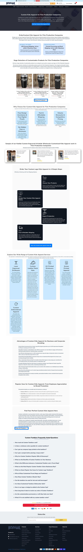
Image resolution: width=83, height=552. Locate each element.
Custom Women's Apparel (26, 540)
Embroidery (37, 534)
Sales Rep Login (51, 545)
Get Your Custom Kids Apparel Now (41, 24)
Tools (50, 532)
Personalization (37, 538)
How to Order (51, 536)
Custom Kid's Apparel (25, 542)
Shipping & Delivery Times (53, 540)
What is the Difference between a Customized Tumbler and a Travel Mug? (37, 463)
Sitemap (63, 538)
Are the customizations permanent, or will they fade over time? (34, 494)
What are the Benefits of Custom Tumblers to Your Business (33, 460)
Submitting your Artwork (53, 534)
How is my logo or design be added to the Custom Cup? (31, 487)
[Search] (52, 3)
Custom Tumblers (25, 529)
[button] (33, 6)
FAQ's (50, 529)
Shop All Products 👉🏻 (41, 100)
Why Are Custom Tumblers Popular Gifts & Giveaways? (31, 456)
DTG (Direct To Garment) (39, 536)
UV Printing (37, 530)
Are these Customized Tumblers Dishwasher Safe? (30, 484)
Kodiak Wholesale (16, 549)
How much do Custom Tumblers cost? (26, 442)
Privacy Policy (64, 540)
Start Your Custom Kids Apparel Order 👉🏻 (41, 245)
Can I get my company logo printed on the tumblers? (31, 449)
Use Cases (50, 542)
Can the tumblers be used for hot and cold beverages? (31, 480)
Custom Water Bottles (25, 530)
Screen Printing (37, 532)
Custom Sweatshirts (25, 536)
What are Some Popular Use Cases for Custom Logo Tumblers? (34, 470)
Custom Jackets (24, 538)
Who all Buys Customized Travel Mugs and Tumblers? (31, 473)
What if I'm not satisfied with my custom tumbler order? (32, 497)
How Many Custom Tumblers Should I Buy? (28, 477)
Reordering (51, 538)
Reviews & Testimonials (66, 530)
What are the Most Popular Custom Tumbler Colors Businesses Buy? (35, 466)
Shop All (23, 545)
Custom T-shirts (24, 534)
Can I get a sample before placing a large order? (29, 453)
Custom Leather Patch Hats (26, 532)
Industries (50, 543)
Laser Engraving (38, 529)
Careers (63, 536)
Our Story (64, 534)
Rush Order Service (38, 540)
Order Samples (24, 543)
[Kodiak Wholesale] (10, 3)
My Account (69, 3)
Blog (63, 529)
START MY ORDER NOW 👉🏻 (41, 505)
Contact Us (64, 532)
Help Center (51, 530)
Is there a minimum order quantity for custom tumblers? (32, 446)
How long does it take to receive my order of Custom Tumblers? (34, 490)
